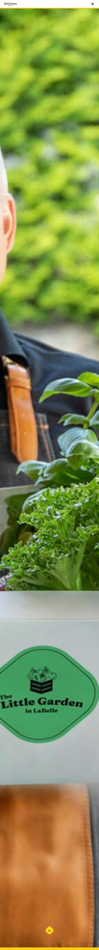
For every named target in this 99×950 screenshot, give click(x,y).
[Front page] (10, 4)
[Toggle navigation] (92, 4)
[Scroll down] (49, 930)
